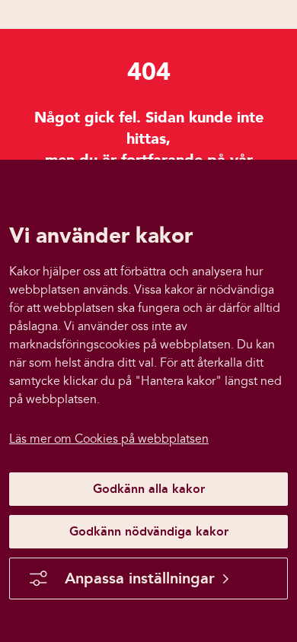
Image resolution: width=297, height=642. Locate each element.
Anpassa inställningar (140, 578)
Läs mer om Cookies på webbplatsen (109, 439)
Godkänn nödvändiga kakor (148, 531)
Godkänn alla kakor (149, 489)
